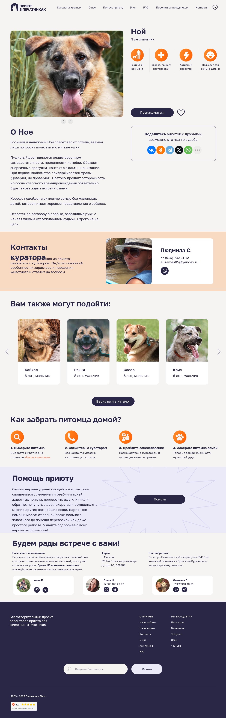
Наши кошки (147, 628)
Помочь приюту (113, 7)
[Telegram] (170, 150)
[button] (152, 112)
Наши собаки (147, 622)
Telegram (176, 633)
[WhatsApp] (188, 150)
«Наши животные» (37, 457)
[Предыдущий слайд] (6, 352)
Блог (133, 7)
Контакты (202, 7)
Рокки (79, 370)
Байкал (31, 370)
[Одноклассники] (160, 150)
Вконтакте (177, 628)
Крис (177, 370)
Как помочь (146, 645)
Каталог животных (69, 7)
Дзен (174, 639)
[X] (179, 150)
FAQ (145, 7)
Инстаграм (178, 622)
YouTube (176, 645)
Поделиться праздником (172, 7)
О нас (92, 7)
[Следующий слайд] (219, 352)
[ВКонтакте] (151, 150)
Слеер (129, 370)
